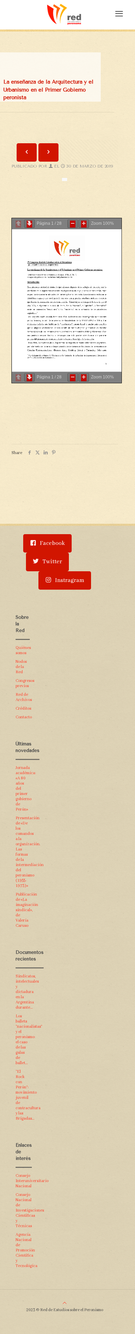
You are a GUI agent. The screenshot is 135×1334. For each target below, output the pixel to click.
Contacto (23, 717)
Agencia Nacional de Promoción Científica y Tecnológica (23, 1250)
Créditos (23, 708)
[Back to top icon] (64, 1303)
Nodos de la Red (21, 667)
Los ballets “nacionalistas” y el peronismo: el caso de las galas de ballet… (23, 1040)
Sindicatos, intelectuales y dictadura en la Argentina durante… (23, 992)
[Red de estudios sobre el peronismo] (64, 13)
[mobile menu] (119, 14)
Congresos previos (23, 683)
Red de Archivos (23, 697)
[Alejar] (73, 224)
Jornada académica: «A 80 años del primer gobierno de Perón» (23, 788)
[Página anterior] (18, 224)
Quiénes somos (23, 650)
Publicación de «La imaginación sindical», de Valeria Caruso (23, 910)
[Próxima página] (29, 224)
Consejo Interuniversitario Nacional (23, 1181)
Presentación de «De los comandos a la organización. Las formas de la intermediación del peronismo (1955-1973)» (23, 851)
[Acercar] (84, 224)
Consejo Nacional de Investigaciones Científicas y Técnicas (23, 1210)
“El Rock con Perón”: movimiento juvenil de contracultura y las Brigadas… (23, 1095)
